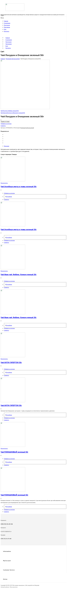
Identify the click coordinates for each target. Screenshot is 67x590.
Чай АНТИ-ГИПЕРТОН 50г (11, 362)
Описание (6, 146)
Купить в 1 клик (5, 121)
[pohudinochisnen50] (25, 108)
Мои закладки (13, 587)
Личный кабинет (5, 587)
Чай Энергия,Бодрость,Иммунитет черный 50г (13, 112)
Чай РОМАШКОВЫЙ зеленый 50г (14, 452)
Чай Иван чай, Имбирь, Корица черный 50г (19, 274)
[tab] (35, 146)
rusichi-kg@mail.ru (6, 531)
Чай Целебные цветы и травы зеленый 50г (19, 186)
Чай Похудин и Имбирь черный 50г (10, 110)
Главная (6, 21)
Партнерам (7, 27)
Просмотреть (4, 183)
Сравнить (3, 125)
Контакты (6, 31)
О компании (7, 23)
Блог (5, 29)
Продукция (7, 25)
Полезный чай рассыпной (13, 58)
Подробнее (9, 196)
